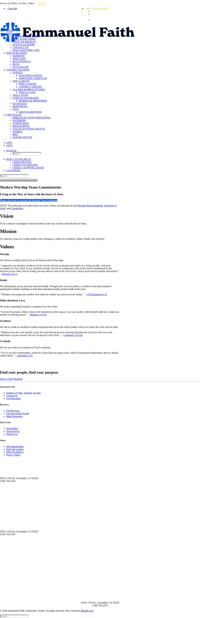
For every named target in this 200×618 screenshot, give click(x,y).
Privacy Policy (13, 455)
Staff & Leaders (23, 44)
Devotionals (21, 61)
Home (10, 30)
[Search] (14, 176)
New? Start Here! (24, 39)
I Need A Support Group (101, 21)
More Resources (14, 416)
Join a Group (21, 81)
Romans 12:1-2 (9, 274)
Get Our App (20, 67)
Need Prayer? (13, 431)
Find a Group (27, 84)
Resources (19, 106)
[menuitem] (98, 8)
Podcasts (19, 58)
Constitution (17, 208)
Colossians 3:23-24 (72, 335)
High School (21, 126)
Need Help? (12, 428)
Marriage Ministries (33, 100)
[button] (11, 150)
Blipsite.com (87, 610)
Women (17, 131)
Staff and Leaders (15, 449)
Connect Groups (30, 86)
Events (17, 72)
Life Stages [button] (14, 114)
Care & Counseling (25, 98)
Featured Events (30, 75)
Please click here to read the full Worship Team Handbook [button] (28, 200)
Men (15, 134)
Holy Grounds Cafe (26, 50)
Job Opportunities (15, 446)
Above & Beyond (30, 112)
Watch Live (12, 434)
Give (15, 109)
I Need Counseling (97, 15)
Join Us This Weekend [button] (11, 379)
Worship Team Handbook (90, 205)
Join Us (41, 3)
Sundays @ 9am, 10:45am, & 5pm (23, 393)
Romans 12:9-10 (38, 314)
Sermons (18, 55)
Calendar (12, 8)
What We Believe (24, 41)
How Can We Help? (97, 8)
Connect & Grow (17, 70)
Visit (9, 33)
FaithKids (19, 120)
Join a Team (20, 95)
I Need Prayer (100, 11)
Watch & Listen (16, 53)
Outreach (19, 103)
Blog (16, 64)
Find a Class (27, 92)
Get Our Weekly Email (17, 413)
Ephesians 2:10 (24, 355)
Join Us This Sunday (25, 36)
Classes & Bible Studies (28, 89)
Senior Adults (22, 137)
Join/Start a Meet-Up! (33, 78)
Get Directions (13, 398)
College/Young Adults (28, 129)
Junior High (20, 123)
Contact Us (20, 47)
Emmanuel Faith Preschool (31, 117)
